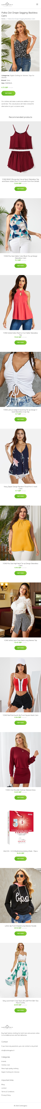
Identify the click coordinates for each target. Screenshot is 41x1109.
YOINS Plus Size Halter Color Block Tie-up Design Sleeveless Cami (20, 257)
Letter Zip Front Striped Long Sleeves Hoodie (20, 926)
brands (3, 1061)
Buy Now (8, 93)
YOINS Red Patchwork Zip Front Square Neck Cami (20, 715)
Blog (3, 1084)
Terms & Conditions (7, 1091)
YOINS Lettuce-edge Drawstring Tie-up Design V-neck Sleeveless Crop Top (20, 411)
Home (3, 19)
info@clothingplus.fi (7, 1050)
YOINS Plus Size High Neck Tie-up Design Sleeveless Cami (20, 564)
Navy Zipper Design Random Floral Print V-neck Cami (20, 488)
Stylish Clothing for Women (19, 75)
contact (3, 1088)
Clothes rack (5, 1065)
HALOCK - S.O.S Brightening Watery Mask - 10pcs (20, 851)
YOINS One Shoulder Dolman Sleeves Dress (21, 790)
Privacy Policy (6, 1095)
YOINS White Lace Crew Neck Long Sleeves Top (20, 640)
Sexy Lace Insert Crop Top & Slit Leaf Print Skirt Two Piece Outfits (20, 1002)
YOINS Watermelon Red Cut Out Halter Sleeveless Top (20, 334)
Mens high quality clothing (9, 1068)
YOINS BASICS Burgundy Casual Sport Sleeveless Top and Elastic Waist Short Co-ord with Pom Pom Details (20, 180)
